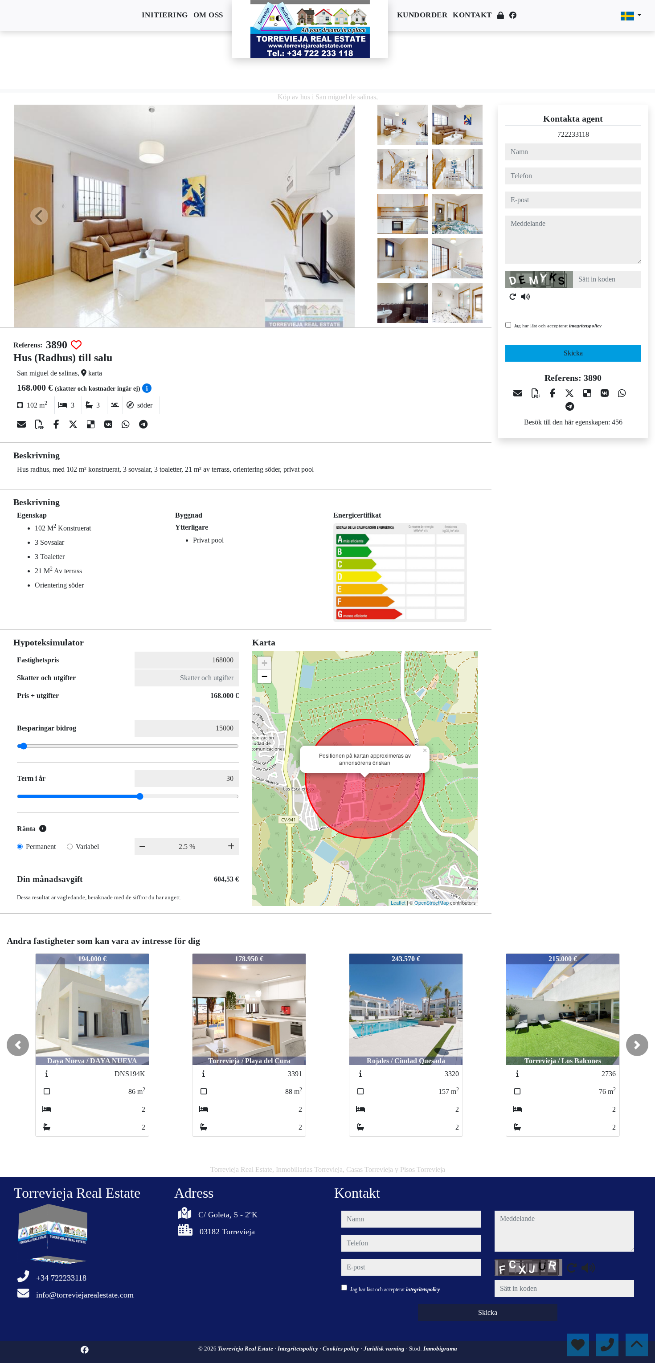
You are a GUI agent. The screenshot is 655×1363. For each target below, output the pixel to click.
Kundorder (422, 15)
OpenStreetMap (431, 902)
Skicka (573, 353)
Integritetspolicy (298, 1348)
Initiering (165, 15)
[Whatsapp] (127, 424)
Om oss (208, 15)
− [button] (264, 676)
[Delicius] (92, 424)
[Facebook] (512, 15)
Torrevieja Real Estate (246, 1348)
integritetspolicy (585, 325)
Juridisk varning (385, 1348)
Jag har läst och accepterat (558, 325)
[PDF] (40, 424)
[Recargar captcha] (513, 297)
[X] (74, 424)
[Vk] (109, 424)
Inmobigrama (440, 1348)
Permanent (41, 846)
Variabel (87, 846)
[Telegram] (143, 424)
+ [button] (264, 663)
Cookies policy (341, 1348)
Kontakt (472, 15)
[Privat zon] (500, 16)
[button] (18, 1045)
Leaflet (398, 902)
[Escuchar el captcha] (525, 297)
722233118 (573, 134)
